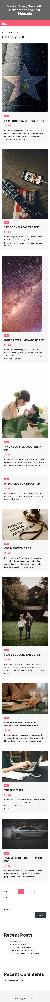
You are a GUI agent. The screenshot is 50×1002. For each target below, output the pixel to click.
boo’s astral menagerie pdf (24, 340)
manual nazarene (17, 941)
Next (6, 897)
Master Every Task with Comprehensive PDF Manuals (25, 10)
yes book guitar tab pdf (21, 227)
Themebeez (31, 999)
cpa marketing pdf (17, 548)
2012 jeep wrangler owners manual (24, 953)
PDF (6, 116)
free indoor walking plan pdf (21, 947)
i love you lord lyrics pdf (22, 654)
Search (7, 909)
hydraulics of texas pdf (22, 483)
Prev (6, 891)
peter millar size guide (19, 944)
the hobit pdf (14, 790)
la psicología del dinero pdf (24, 120)
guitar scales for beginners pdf (23, 950)
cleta (9, 125)
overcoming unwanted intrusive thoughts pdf (21, 724)
